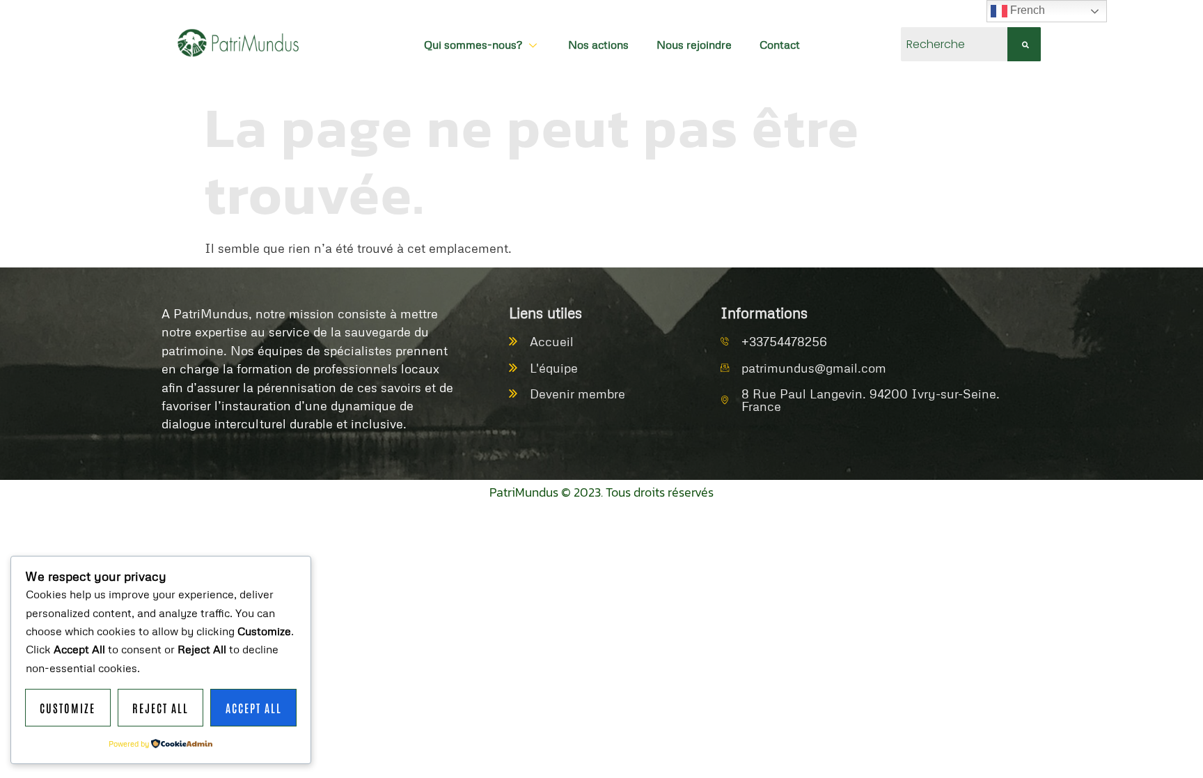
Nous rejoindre (694, 45)
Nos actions (598, 45)
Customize (67, 708)
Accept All (254, 708)
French (1026, 10)
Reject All (160, 708)
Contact (780, 45)
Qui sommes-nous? (473, 45)
